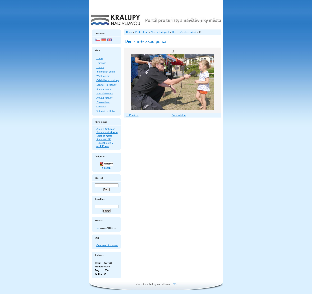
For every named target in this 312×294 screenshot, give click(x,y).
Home (99, 58)
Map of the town (104, 93)
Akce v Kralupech (105, 129)
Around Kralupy (104, 98)
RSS (174, 284)
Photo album (103, 102)
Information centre (105, 71)
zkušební (106, 168)
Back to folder (179, 115)
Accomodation (103, 89)
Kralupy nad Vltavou (107, 132)
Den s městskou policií (184, 32)
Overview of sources (107, 245)
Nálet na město (104, 136)
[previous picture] (130, 82)
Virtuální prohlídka (105, 111)
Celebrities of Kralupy (107, 80)
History (100, 67)
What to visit (103, 76)
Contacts (101, 106)
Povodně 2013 (103, 139)
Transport (101, 63)
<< (98, 228)
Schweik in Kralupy (106, 85)
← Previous (132, 115)
